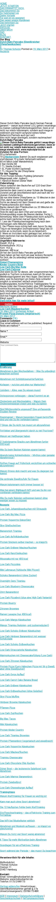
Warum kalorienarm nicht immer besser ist (22, 485)
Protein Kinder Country (12, 730)
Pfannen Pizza (7, 708)
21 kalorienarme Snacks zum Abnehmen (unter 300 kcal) (24, 443)
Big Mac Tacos (8, 719)
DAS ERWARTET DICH (12, 8)
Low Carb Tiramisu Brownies (14, 735)
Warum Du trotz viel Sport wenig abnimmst (22, 834)
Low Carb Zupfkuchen (11, 713)
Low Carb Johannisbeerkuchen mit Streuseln (23, 509)
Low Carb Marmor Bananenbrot (16, 777)
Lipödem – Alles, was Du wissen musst (20, 390)
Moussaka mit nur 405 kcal (14, 559)
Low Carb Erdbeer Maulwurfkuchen (18, 548)
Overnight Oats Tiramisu (12, 581)
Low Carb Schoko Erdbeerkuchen (17, 644)
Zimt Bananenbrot (9, 592)
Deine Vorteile (7, 15)
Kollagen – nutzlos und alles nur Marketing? (23, 385)
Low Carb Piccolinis (10, 564)
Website (4, 342)
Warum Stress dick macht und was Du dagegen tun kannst (26, 472)
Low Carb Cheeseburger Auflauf (16, 788)
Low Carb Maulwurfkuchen (14, 752)
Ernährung (6, 367)
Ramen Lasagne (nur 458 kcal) (15, 614)
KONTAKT (5, 37)
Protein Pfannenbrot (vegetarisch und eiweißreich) (26, 741)
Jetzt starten (7, 25)
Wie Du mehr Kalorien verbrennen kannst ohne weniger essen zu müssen (24, 499)
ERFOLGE (5, 27)
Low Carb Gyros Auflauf (12, 674)
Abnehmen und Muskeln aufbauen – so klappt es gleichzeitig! (25, 827)
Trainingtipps (7, 792)
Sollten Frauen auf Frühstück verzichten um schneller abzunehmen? (28, 464)
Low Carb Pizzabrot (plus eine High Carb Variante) (26, 597)
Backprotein (12, 156)
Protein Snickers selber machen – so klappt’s (23, 542)
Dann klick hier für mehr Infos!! (17, 300)
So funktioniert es (9, 13)
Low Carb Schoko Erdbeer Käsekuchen (20, 631)
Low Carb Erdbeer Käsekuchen (16, 685)
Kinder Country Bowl (11, 264)
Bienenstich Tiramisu (11, 531)
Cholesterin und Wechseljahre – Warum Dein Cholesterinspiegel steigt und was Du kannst (23, 402)
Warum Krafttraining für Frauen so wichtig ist (23, 796)
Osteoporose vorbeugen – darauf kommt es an (24, 396)
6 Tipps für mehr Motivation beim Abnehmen (23, 840)
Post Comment (8, 364)
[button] (6, 304)
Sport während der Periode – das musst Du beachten (28, 851)
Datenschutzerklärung (31, 896)
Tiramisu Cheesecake (11, 758)
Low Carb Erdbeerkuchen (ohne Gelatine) (21, 691)
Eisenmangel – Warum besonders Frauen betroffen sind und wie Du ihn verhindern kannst (26, 418)
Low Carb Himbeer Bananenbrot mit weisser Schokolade (23, 637)
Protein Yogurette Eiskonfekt (15, 520)
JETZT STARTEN (9, 5)
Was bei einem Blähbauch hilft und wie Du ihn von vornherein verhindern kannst (25, 491)
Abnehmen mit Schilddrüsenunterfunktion (21, 379)
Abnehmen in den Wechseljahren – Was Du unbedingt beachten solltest (27, 372)
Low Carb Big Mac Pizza (12, 514)
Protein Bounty (8, 603)
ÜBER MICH (6, 29)
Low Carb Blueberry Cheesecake (17, 586)
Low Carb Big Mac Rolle (13, 267)
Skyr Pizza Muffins (9, 697)
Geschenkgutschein (10, 898)
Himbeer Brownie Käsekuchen (15, 702)
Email (3, 336)
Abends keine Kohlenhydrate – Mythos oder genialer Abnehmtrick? (27, 456)
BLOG (3, 34)
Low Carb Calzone (10, 269)
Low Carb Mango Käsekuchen (15, 620)
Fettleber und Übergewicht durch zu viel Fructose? (26, 431)
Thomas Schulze (12, 49)
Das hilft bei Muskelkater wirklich (17, 821)
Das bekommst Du (9, 10)
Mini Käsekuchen (8, 724)
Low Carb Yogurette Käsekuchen (17, 746)
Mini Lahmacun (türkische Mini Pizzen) (20, 570)
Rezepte (4, 51)
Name (4, 331)
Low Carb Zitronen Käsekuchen (16, 661)
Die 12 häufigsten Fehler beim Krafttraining (22, 807)
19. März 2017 (40, 49)
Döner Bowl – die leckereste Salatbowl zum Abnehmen (23, 770)
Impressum (12, 896)
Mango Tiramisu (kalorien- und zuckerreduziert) (24, 625)
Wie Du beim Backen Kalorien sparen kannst (23, 450)
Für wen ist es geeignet (12, 17)
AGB (2, 896)
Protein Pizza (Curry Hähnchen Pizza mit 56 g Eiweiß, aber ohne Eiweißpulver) (27, 667)
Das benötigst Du (9, 22)
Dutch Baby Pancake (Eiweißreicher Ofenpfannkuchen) (20, 43)
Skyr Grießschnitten (10, 525)
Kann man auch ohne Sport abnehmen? (20, 802)
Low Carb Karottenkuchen (13, 553)
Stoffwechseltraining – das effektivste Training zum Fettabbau (27, 814)
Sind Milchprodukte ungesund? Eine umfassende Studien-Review (25, 410)
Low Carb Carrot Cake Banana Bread (19, 680)
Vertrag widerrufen (10, 886)
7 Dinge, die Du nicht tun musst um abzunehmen (25, 425)
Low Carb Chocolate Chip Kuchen (17, 763)
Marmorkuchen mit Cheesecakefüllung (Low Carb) (26, 655)
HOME (3, 3)
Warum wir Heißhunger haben (15, 436)
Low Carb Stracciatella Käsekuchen (18, 650)
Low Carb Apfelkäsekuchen (14, 537)
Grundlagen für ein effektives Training (19, 845)
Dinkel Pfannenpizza (11, 262)
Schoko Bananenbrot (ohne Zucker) (18, 575)
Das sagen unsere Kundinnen (15, 20)
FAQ (2, 32)
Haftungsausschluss (33, 898)
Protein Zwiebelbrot (10, 782)
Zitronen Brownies (9, 609)
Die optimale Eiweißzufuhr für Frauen (19, 479)
